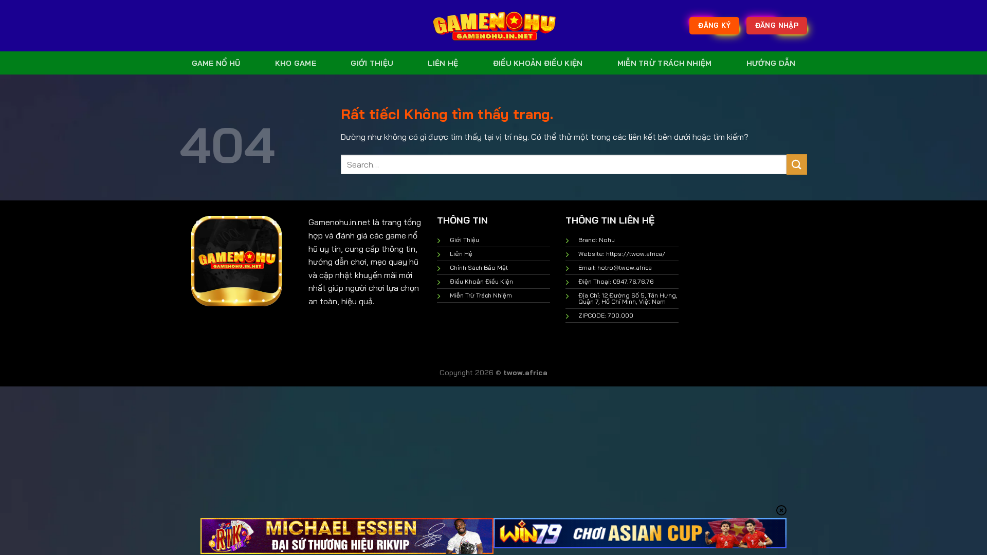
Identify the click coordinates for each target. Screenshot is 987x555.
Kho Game (295, 63)
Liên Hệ (443, 63)
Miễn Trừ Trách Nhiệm (664, 63)
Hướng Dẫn (771, 63)
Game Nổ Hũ (216, 63)
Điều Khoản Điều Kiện (538, 63)
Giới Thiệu (372, 63)
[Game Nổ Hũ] (493, 26)
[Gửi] (797, 164)
